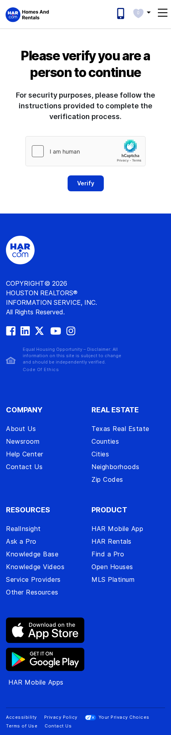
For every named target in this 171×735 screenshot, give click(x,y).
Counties (105, 441)
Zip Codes (107, 479)
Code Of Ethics (41, 369)
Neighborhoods (115, 467)
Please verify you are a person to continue (85, 64)
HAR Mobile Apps (36, 682)
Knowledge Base (32, 554)
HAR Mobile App (117, 529)
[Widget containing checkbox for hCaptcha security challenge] (85, 151)
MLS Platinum (112, 579)
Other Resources (32, 592)
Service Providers (33, 579)
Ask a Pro (21, 541)
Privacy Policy (61, 717)
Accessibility (21, 717)
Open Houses (112, 567)
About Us (21, 429)
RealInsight (23, 529)
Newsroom (22, 441)
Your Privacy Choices (124, 717)
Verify (85, 183)
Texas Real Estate (120, 429)
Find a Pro (107, 554)
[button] (142, 12)
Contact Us (24, 467)
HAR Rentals (111, 541)
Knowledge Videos (35, 567)
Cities (100, 454)
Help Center (24, 454)
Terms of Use (21, 726)
